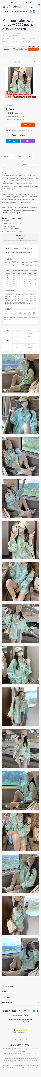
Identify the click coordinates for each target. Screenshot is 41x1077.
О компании (7, 1003)
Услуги (5, 992)
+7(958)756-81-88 (24, 1011)
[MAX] (28, 141)
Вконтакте (15, 1039)
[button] (14, 100)
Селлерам (6, 997)
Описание (7, 157)
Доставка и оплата (24, 157)
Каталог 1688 (7, 986)
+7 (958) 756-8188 (22, 11)
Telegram (31, 11)
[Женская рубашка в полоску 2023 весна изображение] (20, 82)
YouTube (26, 1039)
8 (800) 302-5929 (10, 11)
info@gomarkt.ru (21, 1015)
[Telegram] (13, 141)
